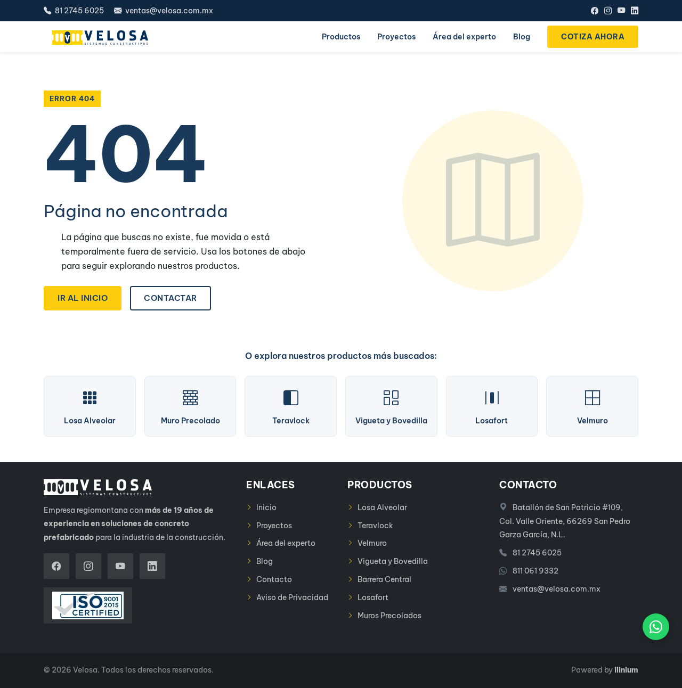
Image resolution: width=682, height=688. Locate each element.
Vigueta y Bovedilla (393, 561)
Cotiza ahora (592, 37)
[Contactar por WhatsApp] (656, 626)
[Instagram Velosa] (608, 10)
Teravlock (375, 525)
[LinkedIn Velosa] (634, 10)
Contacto (274, 579)
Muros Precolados (389, 615)
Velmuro (372, 543)
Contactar (170, 298)
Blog (264, 561)
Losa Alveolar (382, 507)
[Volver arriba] (656, 672)
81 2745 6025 (78, 10)
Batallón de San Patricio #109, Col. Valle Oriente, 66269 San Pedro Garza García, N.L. (564, 521)
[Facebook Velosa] (594, 10)
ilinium (626, 670)
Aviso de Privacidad (292, 597)
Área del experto (285, 543)
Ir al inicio (83, 298)
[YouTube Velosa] (621, 10)
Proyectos (274, 525)
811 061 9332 (535, 571)
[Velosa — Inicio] (100, 36)
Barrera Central (384, 579)
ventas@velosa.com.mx (168, 10)
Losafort (373, 597)
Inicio (266, 507)
